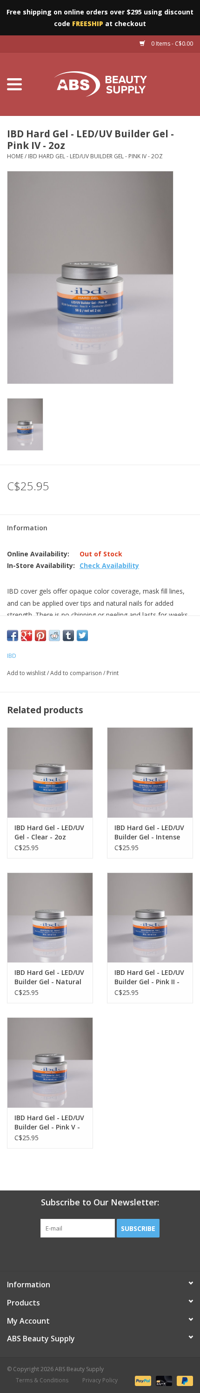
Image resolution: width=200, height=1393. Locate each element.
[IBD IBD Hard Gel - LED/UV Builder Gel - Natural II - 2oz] (50, 917)
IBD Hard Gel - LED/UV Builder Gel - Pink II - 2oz (149, 977)
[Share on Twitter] (82, 635)
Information (27, 527)
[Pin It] (40, 635)
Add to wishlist (26, 673)
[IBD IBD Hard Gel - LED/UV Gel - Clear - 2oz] (50, 772)
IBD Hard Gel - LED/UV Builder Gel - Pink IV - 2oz (95, 156)
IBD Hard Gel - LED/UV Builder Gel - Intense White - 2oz (149, 832)
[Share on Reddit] (54, 635)
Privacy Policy (100, 1380)
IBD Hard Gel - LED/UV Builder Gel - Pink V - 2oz (49, 1122)
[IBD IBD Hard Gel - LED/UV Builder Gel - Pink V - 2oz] (50, 1062)
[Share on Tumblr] (68, 635)
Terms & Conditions (42, 1380)
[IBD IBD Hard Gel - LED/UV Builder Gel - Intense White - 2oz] (150, 772)
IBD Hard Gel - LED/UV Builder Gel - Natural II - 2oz (49, 977)
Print (113, 673)
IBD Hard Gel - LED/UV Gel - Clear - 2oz (49, 832)
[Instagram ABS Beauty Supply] (125, 1256)
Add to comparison (76, 673)
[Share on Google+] (26, 635)
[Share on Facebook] (12, 635)
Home (15, 156)
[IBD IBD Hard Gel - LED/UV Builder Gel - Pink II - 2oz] (150, 917)
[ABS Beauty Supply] (114, 83)
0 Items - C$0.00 (171, 43)
